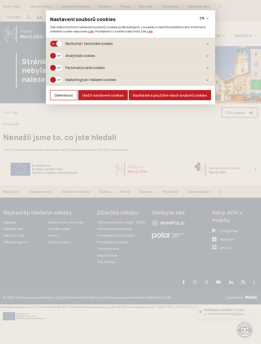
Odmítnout (63, 95)
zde (91, 31)
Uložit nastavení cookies (103, 95)
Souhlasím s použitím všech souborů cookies (170, 95)
